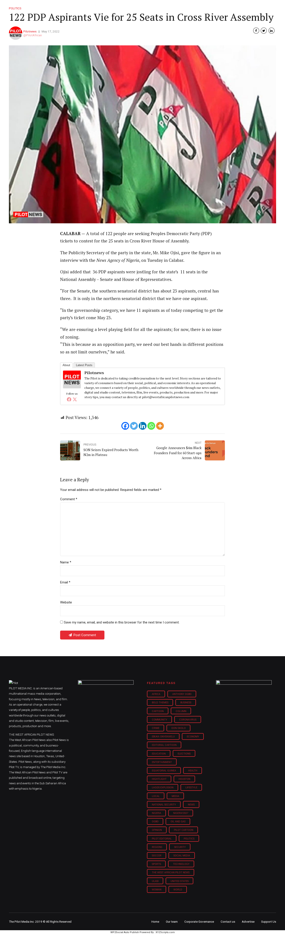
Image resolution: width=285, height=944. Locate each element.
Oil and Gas (178, 821)
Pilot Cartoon (183, 830)
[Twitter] (74, 399)
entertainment (162, 762)
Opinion (180, 7)
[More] (160, 426)
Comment (68, 499)
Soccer (156, 855)
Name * (65, 562)
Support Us (252, 7)
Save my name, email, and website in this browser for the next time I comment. (121, 622)
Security (180, 847)
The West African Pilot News (170, 872)
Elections (184, 753)
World (177, 889)
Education (159, 753)
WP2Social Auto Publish (124, 932)
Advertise (248, 921)
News (191, 804)
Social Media (181, 855)
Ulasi (155, 881)
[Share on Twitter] (264, 31)
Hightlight (159, 779)
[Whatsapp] (151, 426)
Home (110, 7)
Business (133, 7)
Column (181, 711)
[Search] (273, 2)
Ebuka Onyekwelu (163, 736)
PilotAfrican (34, 35)
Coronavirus (187, 719)
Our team (172, 921)
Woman (156, 889)
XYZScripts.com (165, 932)
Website (66, 602)
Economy (193, 736)
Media (175, 796)
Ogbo (155, 821)
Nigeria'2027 (180, 813)
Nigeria (156, 813)
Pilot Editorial (162, 838)
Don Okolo (178, 728)
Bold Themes (160, 702)
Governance (205, 7)
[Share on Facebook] (256, 31)
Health (192, 770)
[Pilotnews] (72, 386)
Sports (156, 864)
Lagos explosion (162, 787)
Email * (65, 582)
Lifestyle (157, 7)
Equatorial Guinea (164, 770)
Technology (181, 864)
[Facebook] (69, 399)
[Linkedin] (143, 426)
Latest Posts (84, 365)
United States (180, 881)
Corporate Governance (199, 921)
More (229, 7)
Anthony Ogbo (181, 694)
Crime (155, 728)
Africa (156, 694)
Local (156, 796)
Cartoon (158, 711)
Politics (189, 838)
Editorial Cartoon (164, 745)
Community (159, 719)
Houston (184, 779)
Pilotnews (30, 31)
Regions (157, 847)
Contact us (228, 921)
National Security (164, 804)
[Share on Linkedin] (272, 31)
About (66, 365)
